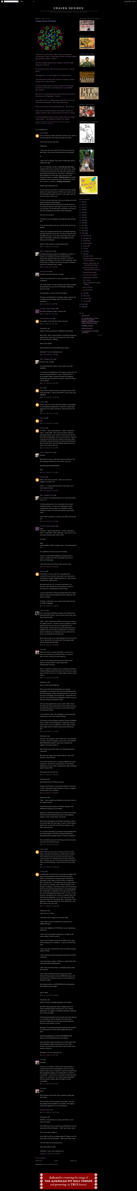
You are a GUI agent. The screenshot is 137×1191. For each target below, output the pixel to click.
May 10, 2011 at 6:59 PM (49, 678)
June (84, 251)
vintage (50, 123)
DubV (41, 388)
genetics (44, 123)
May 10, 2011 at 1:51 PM (49, 472)
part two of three (87, 287)
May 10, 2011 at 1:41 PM (49, 448)
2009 (83, 307)
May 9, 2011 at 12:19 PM (49, 246)
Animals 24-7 (86, 315)
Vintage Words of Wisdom (90, 277)
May (84, 254)
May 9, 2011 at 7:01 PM (48, 314)
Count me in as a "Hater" (90, 275)
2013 (83, 228)
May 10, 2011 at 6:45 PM (49, 645)
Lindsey (42, 133)
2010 (83, 304)
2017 (83, 217)
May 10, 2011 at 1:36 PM (49, 423)
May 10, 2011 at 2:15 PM (49, 567)
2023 (83, 202)
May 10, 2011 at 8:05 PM (49, 844)
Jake (41, 649)
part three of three (88, 256)
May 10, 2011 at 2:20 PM (49, 606)
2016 (83, 220)
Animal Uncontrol (87, 328)
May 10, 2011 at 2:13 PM (49, 521)
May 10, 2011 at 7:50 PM (49, 793)
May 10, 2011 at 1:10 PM (49, 413)
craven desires (69, 8)
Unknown (42, 418)
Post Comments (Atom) (50, 1164)
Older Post (73, 1161)
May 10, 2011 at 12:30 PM (49, 397)
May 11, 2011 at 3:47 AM (49, 1055)
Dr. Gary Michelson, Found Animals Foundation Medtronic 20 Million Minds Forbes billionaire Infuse (90, 320)
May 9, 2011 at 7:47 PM (48, 324)
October (85, 241)
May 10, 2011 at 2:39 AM (49, 354)
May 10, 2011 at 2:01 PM (49, 490)
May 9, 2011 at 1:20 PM (48, 267)
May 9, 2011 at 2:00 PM (48, 304)
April (84, 293)
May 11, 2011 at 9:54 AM (49, 1084)
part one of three (87, 290)
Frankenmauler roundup (89, 272)
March (85, 296)
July (84, 248)
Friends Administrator (46, 318)
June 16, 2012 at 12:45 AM (50, 1153)
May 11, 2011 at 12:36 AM (49, 906)
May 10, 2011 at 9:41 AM (49, 383)
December (86, 235)
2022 (83, 204)
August (85, 246)
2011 (83, 233)
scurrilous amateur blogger (47, 308)
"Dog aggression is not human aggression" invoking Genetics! (53, 75)
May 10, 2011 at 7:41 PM (49, 731)
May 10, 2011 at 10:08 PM (49, 867)
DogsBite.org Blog (87, 326)
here (41, 547)
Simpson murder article (46, 1110)
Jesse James (87, 280)
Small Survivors (44, 271)
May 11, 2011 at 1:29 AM (49, 995)
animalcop (43, 610)
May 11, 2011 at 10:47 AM (49, 1112)
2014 (83, 225)
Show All (100, 335)
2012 (83, 230)
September (86, 243)
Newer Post (38, 1161)
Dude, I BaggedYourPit (46, 251)
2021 (83, 207)
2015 (83, 223)
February (86, 298)
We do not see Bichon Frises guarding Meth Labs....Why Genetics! (54, 106)
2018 (83, 215)
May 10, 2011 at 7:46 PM (49, 774)
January (85, 301)
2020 (83, 210)
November (86, 238)
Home (56, 1161)
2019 (83, 212)
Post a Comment (40, 1158)
